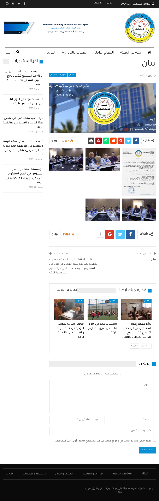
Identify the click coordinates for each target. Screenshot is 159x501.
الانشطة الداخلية (122, 474)
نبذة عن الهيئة (130, 53)
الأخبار (72, 75)
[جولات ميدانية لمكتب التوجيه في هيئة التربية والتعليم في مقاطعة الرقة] (69, 309)
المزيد (51, 53)
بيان (153, 259)
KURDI (109, 3)
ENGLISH (98, 3)
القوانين (9, 474)
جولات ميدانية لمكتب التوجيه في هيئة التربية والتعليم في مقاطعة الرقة (23, 123)
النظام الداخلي (104, 53)
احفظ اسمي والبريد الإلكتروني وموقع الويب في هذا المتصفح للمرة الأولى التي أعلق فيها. (103, 441)
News (145, 474)
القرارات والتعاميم (58, 75)
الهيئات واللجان (76, 53)
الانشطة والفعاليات (34, 474)
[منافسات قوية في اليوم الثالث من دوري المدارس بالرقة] (103, 309)
